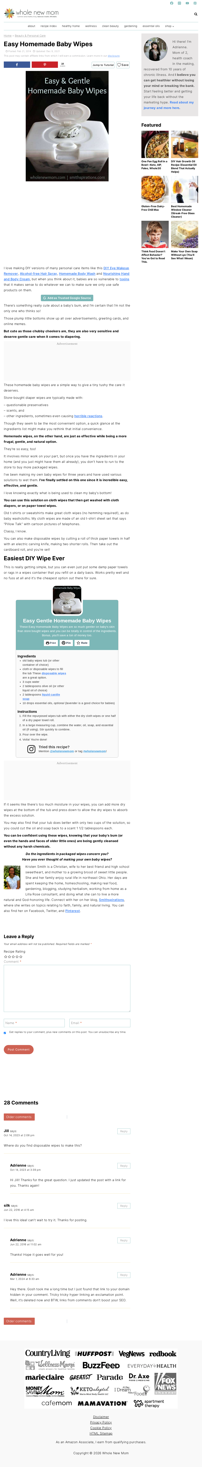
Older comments (19, 1117)
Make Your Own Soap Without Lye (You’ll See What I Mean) (184, 255)
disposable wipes (54, 673)
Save (125, 65)
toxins (124, 279)
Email (76, 1023)
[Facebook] (172, 3)
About (31, 26)
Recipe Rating (14, 951)
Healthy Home (71, 26)
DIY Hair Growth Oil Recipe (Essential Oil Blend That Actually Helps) (183, 166)
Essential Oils (151, 26)
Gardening (130, 26)
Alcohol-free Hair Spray (38, 273)
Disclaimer (101, 1417)
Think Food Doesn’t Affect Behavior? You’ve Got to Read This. (153, 256)
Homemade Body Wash (77, 273)
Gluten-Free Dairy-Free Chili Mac (153, 208)
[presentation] (155, 144)
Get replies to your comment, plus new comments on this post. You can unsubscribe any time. (67, 1032)
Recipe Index (49, 26)
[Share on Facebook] (17, 64)
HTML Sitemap (101, 1433)
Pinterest (72, 911)
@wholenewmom (62, 751)
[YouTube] (187, 3)
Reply (124, 1131)
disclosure (114, 55)
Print (52, 642)
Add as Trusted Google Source (69, 298)
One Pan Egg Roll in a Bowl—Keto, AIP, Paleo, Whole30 (154, 165)
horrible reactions (88, 416)
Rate (83, 642)
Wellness (91, 26)
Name (11, 1023)
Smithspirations (111, 900)
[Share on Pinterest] (45, 64)
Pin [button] (68, 642)
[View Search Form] (195, 14)
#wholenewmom (94, 751)
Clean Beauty (110, 26)
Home (8, 35)
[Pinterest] (195, 3)
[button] (32, 76)
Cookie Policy (101, 1428)
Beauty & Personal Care (30, 35)
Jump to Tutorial (103, 65)
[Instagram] (179, 3)
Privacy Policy (101, 1422)
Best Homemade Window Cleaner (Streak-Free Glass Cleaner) (183, 211)
